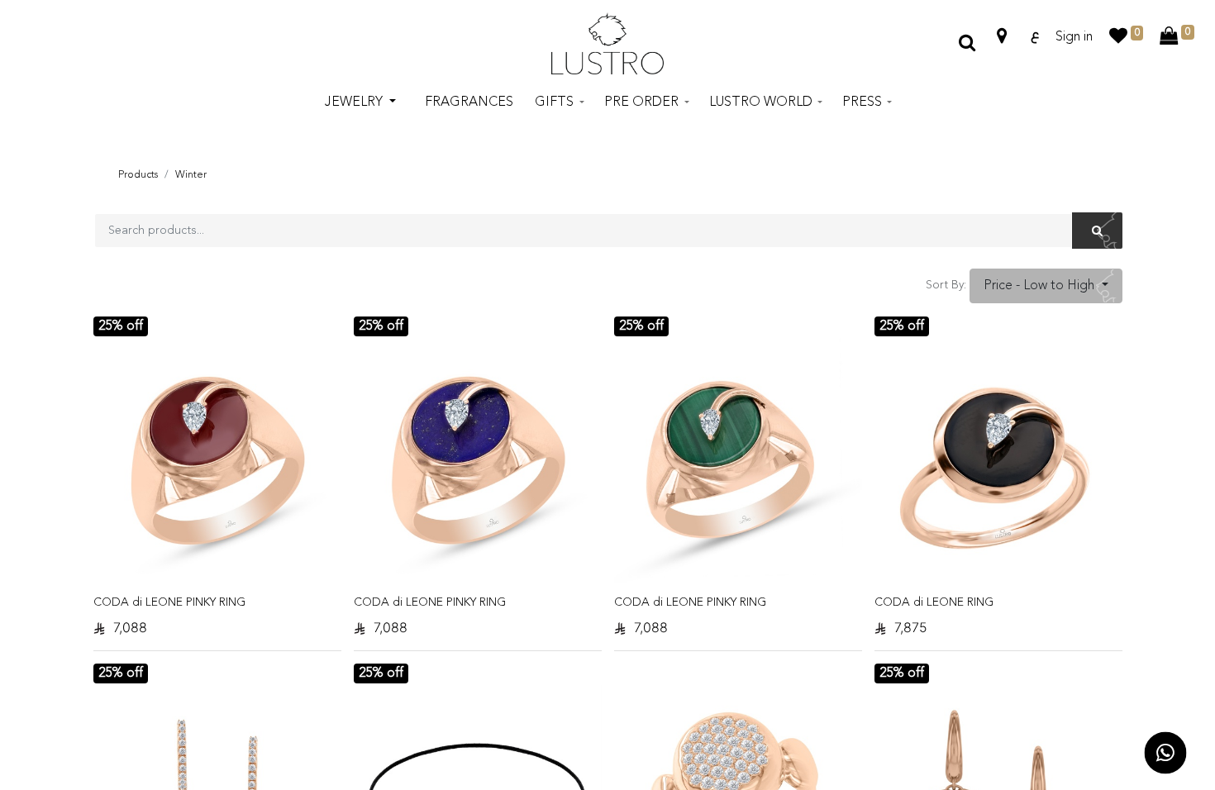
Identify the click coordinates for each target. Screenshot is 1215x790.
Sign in (1074, 37)
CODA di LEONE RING (933, 602)
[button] (1046, 286)
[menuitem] (469, 102)
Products (138, 175)
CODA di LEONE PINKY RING (169, 602)
